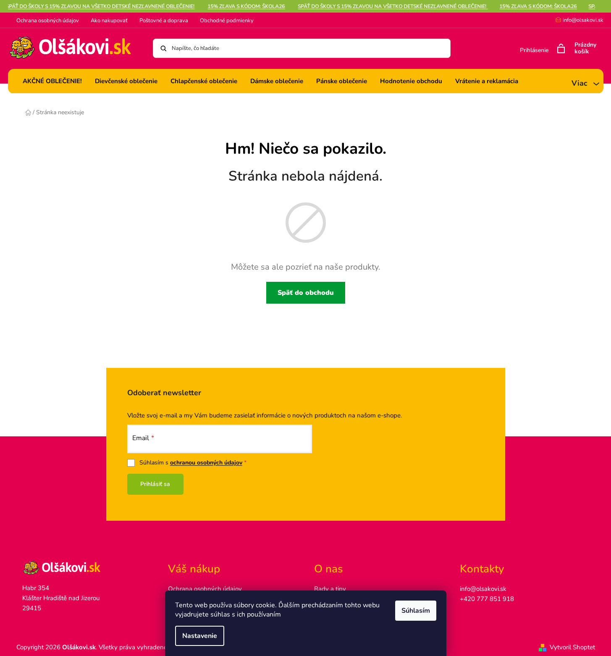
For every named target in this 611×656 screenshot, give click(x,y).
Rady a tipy (330, 589)
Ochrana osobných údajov (47, 20)
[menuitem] (52, 81)
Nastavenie (199, 635)
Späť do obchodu (306, 292)
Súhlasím (415, 610)
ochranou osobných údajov (206, 463)
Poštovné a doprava (163, 20)
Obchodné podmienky (227, 20)
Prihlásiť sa (155, 484)
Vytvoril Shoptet (572, 647)
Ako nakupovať (109, 20)
